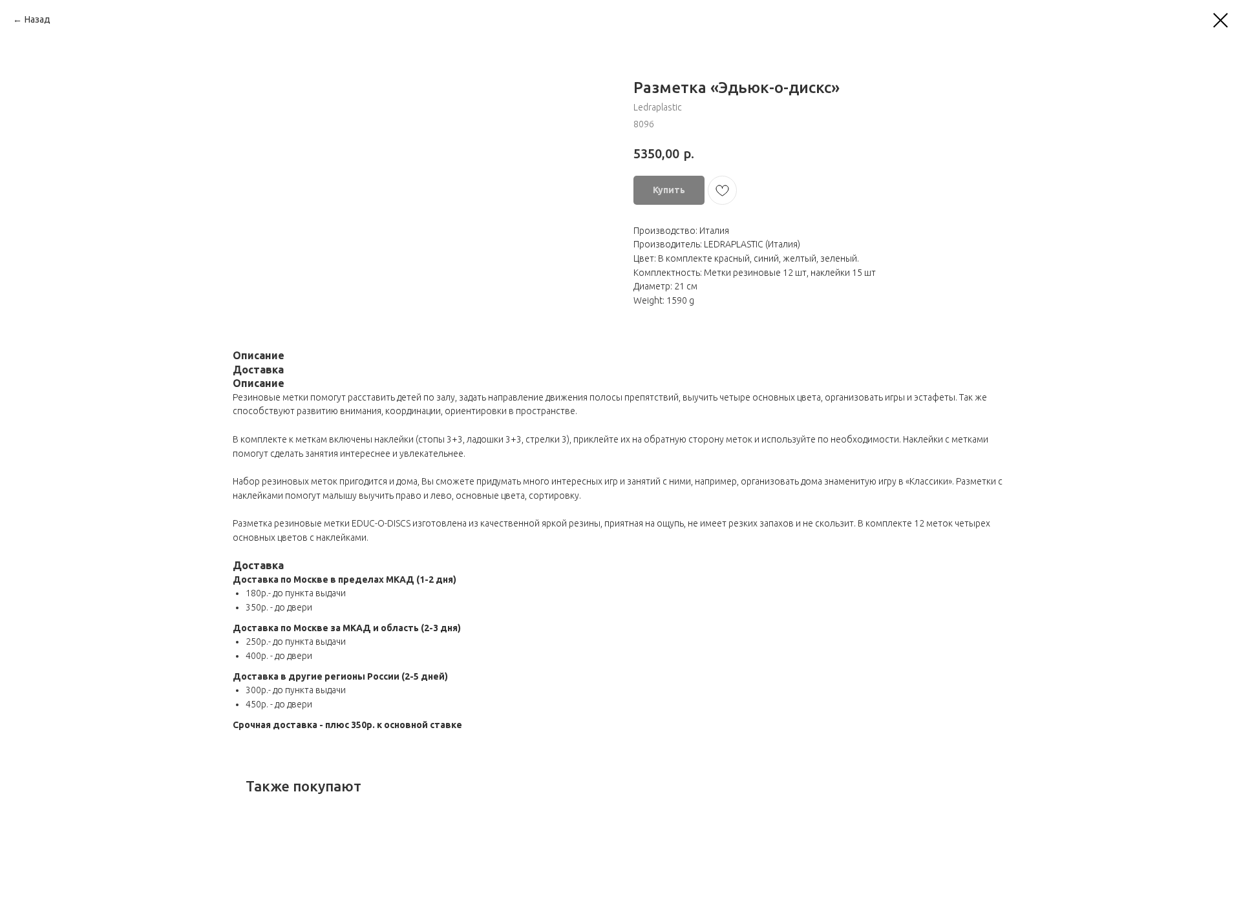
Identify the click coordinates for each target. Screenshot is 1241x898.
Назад (37, 19)
